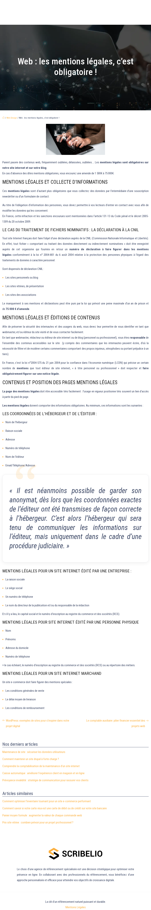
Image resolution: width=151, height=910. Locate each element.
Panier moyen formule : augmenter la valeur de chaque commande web (42, 815)
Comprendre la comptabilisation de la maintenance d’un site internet (41, 766)
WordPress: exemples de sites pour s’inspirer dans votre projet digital (37, 723)
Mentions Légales (75, 907)
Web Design (11, 118)
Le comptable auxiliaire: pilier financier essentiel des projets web (115, 723)
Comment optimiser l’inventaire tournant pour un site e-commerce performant (46, 801)
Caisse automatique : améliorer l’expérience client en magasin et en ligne (43, 773)
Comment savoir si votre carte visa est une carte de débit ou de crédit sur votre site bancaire (54, 808)
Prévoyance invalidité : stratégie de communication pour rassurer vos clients (45, 780)
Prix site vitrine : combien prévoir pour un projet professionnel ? (37, 822)
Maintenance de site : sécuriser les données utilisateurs (33, 752)
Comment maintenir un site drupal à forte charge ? (30, 759)
